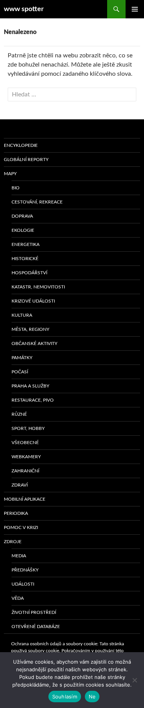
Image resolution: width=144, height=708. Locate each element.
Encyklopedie (21, 145)
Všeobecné (25, 442)
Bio (16, 188)
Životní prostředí (34, 612)
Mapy (10, 173)
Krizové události (33, 301)
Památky (22, 357)
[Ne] (134, 680)
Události (23, 584)
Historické (25, 258)
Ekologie (23, 230)
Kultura (22, 315)
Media (19, 555)
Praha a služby (30, 386)
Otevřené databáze (36, 626)
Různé (19, 414)
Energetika (26, 244)
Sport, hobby (28, 428)
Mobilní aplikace (24, 499)
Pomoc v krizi (21, 527)
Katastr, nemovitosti (38, 287)
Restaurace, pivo (33, 400)
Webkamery (26, 456)
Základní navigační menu (135, 9)
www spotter (24, 9)
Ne (92, 696)
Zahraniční (25, 471)
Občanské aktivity (34, 343)
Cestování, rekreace (37, 202)
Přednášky (25, 570)
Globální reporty (26, 159)
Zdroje (13, 541)
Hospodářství (29, 272)
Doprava (22, 216)
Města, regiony (30, 329)
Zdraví (20, 485)
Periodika (16, 513)
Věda (18, 598)
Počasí (20, 371)
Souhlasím (64, 696)
